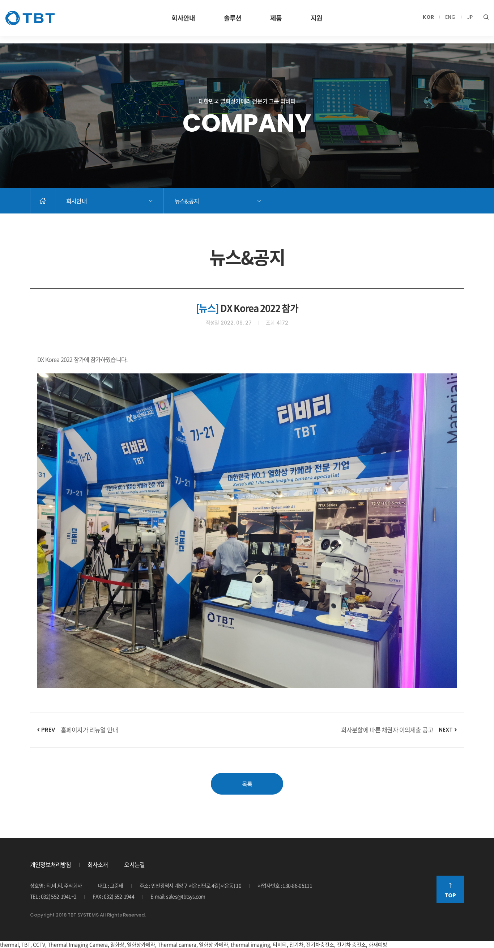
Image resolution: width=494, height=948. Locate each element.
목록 (247, 783)
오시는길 (134, 864)
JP (470, 17)
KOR (428, 17)
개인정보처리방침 (50, 864)
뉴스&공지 (187, 200)
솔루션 (232, 18)
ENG (450, 17)
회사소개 (98, 864)
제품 (276, 18)
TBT (30, 18)
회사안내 (183, 18)
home (42, 200)
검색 (486, 17)
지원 (316, 18)
